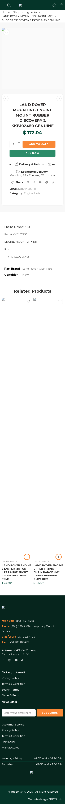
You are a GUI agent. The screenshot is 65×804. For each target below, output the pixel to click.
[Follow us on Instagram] (9, 660)
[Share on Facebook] (34, 182)
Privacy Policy (10, 678)
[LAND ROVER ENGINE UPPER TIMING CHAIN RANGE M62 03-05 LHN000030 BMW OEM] (48, 427)
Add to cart (39, 144)
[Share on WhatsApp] (52, 182)
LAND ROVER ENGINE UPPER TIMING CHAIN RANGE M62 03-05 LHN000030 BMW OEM (48, 572)
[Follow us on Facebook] (3, 660)
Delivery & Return (31, 164)
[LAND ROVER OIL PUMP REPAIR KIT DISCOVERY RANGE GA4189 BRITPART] (59, 98)
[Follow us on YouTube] (16, 660)
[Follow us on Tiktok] (22, 660)
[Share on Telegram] (46, 182)
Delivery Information (15, 672)
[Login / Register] (54, 5)
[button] (27, 557)
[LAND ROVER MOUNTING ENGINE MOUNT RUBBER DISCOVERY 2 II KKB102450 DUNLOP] (5, 98)
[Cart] (61, 5)
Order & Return (11, 695)
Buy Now (32, 153)
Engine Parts (32, 12)
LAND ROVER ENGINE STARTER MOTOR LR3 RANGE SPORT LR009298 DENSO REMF (16, 572)
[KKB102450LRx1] (32, 58)
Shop (16, 12)
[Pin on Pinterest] (40, 182)
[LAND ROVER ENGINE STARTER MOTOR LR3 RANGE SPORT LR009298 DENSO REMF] (17, 427)
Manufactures (10, 747)
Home (6, 12)
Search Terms (10, 689)
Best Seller (8, 741)
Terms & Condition (13, 683)
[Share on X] (28, 182)
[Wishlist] (6, 32)
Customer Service (13, 724)
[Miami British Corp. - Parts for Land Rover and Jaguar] (32, 5)
